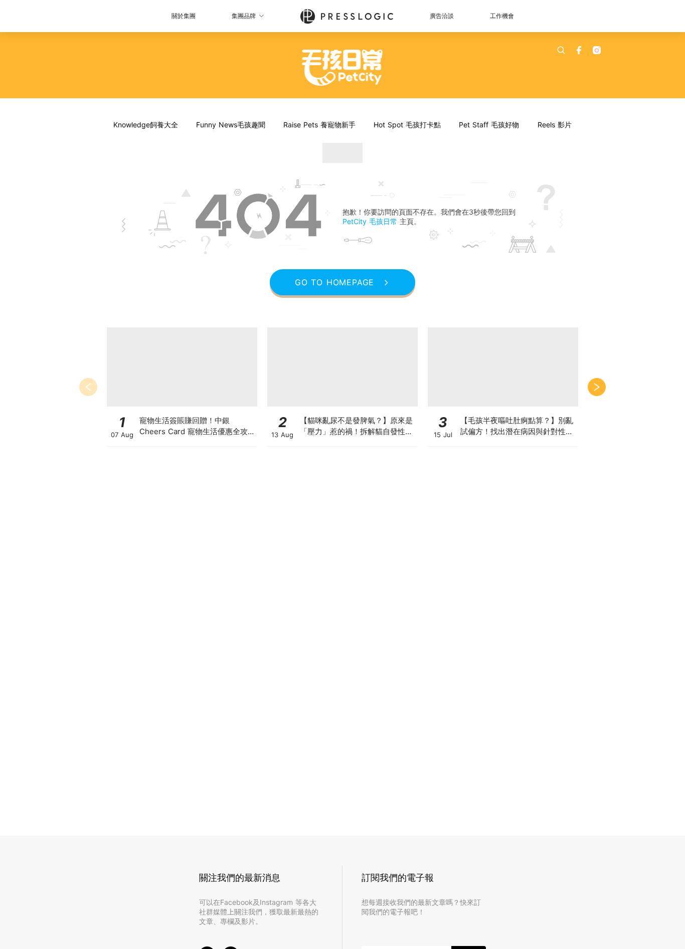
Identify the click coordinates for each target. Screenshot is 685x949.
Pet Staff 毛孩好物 (489, 124)
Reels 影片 (555, 124)
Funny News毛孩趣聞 (230, 124)
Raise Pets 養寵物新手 (319, 124)
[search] (561, 50)
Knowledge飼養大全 (145, 124)
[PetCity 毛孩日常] (342, 68)
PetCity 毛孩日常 (371, 221)
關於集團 (184, 16)
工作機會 (502, 16)
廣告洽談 (442, 16)
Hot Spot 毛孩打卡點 (407, 124)
